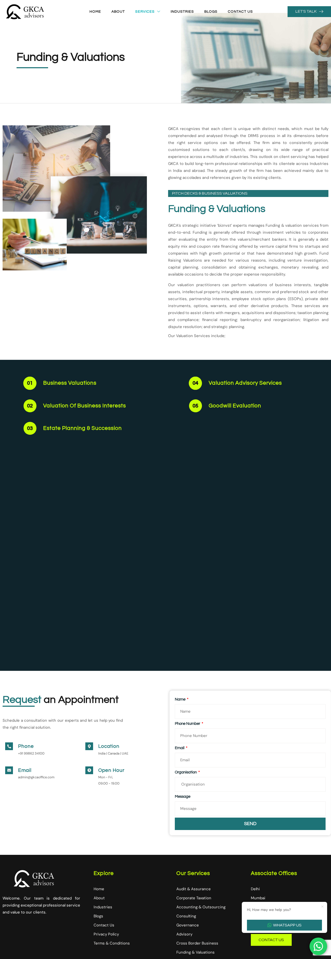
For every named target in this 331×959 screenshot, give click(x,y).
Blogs (210, 11)
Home (95, 11)
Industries (182, 11)
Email (180, 748)
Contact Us (240, 11)
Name (180, 699)
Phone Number (188, 724)
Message (182, 796)
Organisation (186, 772)
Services (145, 11)
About (118, 11)
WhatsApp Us (287, 925)
